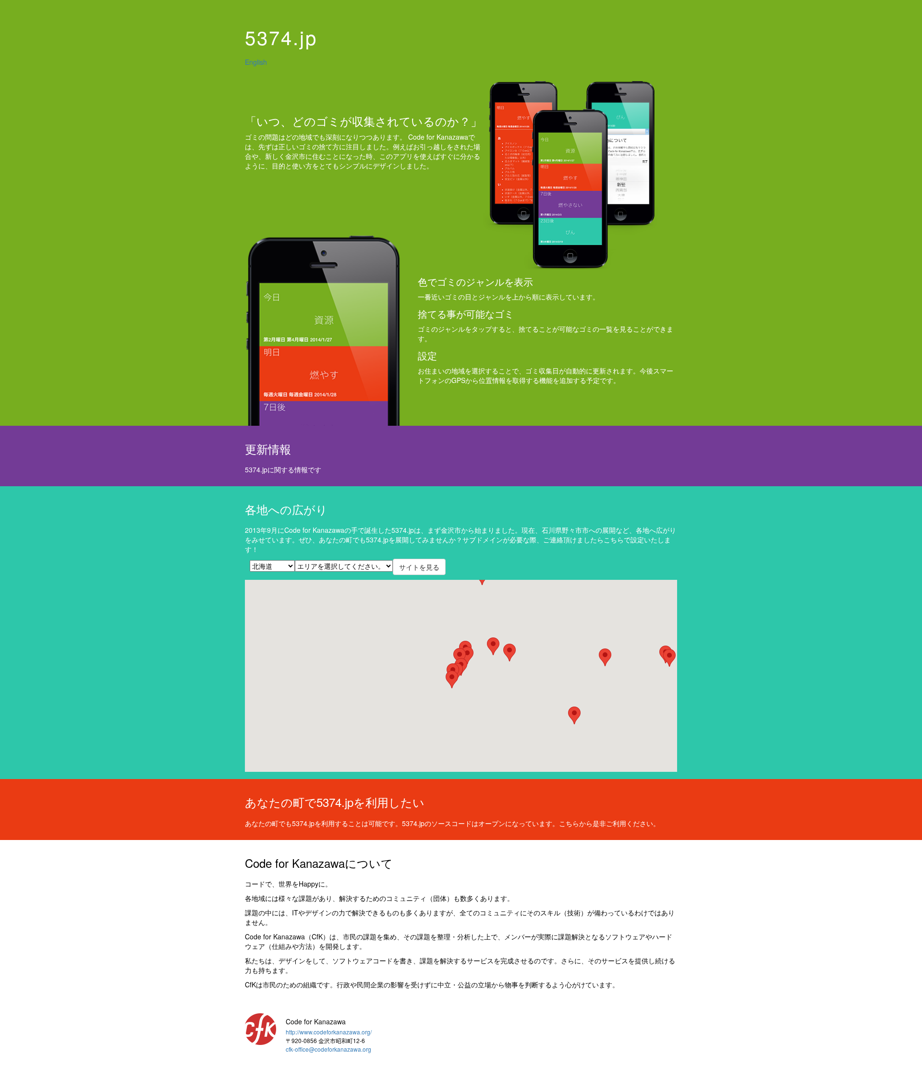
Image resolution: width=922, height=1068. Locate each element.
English (256, 62)
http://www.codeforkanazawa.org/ (329, 1032)
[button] (669, 658)
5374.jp (281, 36)
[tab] (461, 37)
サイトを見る (419, 567)
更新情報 (268, 448)
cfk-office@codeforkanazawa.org (328, 1049)
